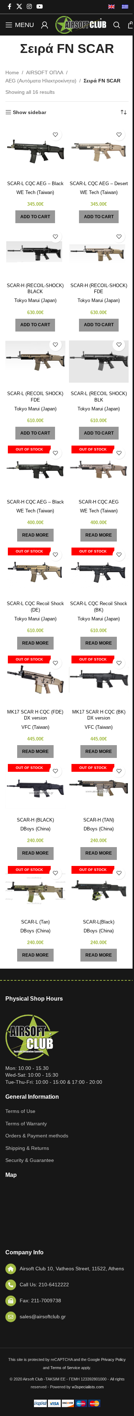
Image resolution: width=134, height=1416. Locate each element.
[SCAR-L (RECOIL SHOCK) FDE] (35, 361)
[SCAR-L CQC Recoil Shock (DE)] (35, 571)
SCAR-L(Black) (98, 922)
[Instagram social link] (29, 6)
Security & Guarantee (29, 1160)
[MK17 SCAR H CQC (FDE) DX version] (35, 679)
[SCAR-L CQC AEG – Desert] (99, 151)
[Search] (117, 25)
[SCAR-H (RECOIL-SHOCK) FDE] (99, 253)
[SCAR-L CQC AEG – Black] (35, 151)
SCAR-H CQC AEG (99, 502)
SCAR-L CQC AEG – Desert (99, 183)
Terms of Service (65, 1368)
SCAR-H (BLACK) (35, 820)
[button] (35, 216)
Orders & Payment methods (36, 1135)
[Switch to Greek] (123, 6)
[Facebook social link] (9, 6)
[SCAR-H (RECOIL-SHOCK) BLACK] (35, 253)
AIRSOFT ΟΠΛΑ (44, 72)
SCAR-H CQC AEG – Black (35, 502)
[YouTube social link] (39, 6)
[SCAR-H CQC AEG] (99, 469)
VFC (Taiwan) (35, 727)
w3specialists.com (88, 1387)
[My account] (45, 25)
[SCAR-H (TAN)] (99, 788)
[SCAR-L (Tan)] (35, 890)
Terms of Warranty (26, 1123)
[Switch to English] (111, 6)
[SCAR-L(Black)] (99, 890)
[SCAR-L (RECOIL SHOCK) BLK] (99, 361)
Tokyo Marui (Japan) (35, 300)
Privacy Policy (113, 1359)
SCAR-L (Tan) (35, 922)
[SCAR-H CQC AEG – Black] (35, 469)
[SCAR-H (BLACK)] (35, 788)
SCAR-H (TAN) (98, 820)
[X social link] (19, 6)
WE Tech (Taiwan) (35, 192)
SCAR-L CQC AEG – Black (35, 183)
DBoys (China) (35, 829)
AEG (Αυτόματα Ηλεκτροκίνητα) (40, 81)
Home (12, 72)
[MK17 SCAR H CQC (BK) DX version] (99, 679)
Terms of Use (20, 1111)
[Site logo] (80, 24)
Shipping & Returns (27, 1148)
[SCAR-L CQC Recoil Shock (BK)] (99, 571)
